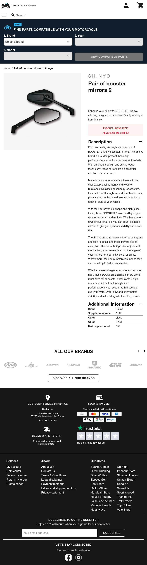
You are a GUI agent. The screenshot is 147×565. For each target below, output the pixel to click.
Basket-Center (100, 467)
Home (7, 68)
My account (13, 467)
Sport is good (125, 492)
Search (20, 15)
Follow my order (16, 475)
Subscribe (112, 533)
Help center (13, 471)
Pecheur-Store (126, 471)
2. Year (79, 35)
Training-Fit (124, 497)
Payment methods (52, 484)
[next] (144, 351)
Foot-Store (97, 484)
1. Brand (9, 35)
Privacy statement (52, 492)
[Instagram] (78, 558)
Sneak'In (122, 484)
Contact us (47, 409)
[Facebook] (68, 558)
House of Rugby (101, 497)
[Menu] (4, 15)
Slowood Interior (127, 475)
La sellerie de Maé (102, 501)
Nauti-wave (98, 509)
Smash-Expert (126, 479)
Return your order (46, 443)
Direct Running (100, 471)
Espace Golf (98, 479)
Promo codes (14, 484)
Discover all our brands (74, 378)
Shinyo (99, 76)
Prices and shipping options (59, 488)
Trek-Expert (124, 501)
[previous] (138, 351)
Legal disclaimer (51, 479)
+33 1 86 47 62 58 (48, 420)
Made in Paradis (101, 505)
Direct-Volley (99, 475)
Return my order (16, 479)
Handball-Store (100, 492)
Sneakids (123, 488)
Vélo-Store (124, 509)
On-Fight (122, 467)
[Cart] (140, 5)
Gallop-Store (99, 488)
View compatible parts (109, 57)
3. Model (9, 50)
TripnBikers (124, 505)
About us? (47, 467)
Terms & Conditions (53, 475)
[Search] (13, 15)
